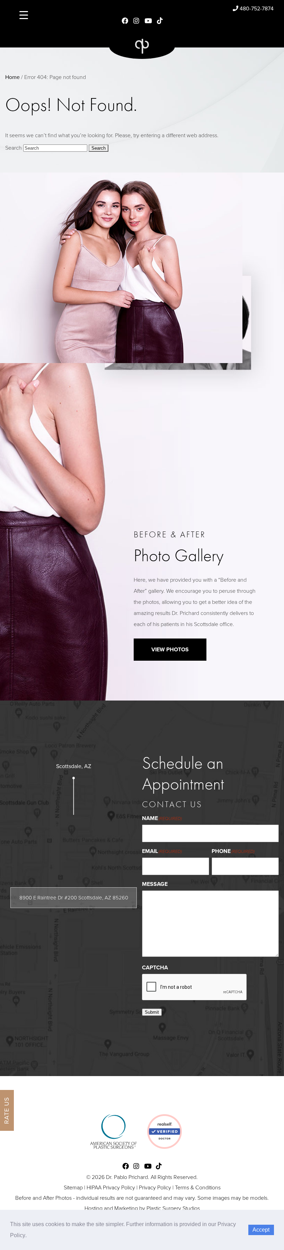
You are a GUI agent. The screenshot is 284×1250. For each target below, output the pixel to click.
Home (12, 77)
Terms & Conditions (198, 1187)
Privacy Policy (155, 1187)
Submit (152, 1012)
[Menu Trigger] (23, 14)
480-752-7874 (256, 8)
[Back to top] (261, 1227)
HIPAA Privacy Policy (111, 1187)
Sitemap (73, 1187)
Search (13, 147)
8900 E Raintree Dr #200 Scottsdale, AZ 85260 (73, 898)
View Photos (170, 649)
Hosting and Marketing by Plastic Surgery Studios (142, 1208)
